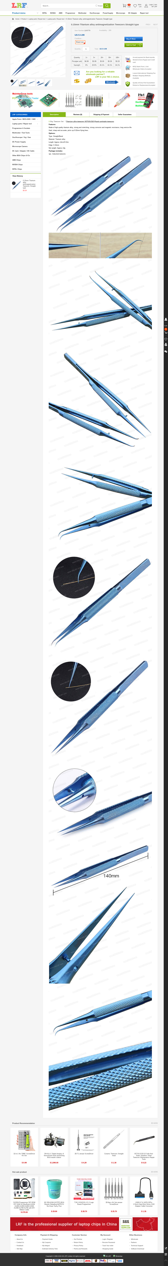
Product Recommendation (23, 1123)
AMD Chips (16, 160)
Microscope (120, 13)
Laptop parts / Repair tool (37, 19)
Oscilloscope (95, 13)
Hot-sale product (19, 1172)
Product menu (18, 13)
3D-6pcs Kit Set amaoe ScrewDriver (114, 1203)
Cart (129, 7)
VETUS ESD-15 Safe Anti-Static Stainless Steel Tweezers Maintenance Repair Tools (143, 1156)
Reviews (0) (77, 114)
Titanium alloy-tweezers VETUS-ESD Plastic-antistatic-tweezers (90, 121)
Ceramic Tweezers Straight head (113, 1154)
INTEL (44, 13)
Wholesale (110, 82)
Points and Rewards (80, 1249)
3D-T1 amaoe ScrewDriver (84, 1154)
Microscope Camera (19, 146)
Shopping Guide (107, 1249)
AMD (60, 13)
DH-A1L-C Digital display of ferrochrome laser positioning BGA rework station (54, 1155)
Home (17, 19)
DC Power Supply (19, 142)
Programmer (70, 13)
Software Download (137, 1249)
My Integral (46, 1245)
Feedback (20, 1245)
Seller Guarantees (124, 114)
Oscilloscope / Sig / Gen (21, 137)
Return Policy (78, 1242)
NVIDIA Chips (17, 164)
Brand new (80, 42)
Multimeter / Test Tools (21, 133)
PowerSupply (108, 13)
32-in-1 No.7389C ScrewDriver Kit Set (24, 1154)
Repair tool (144, 13)
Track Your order (107, 1245)
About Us (20, 1239)
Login (151, 5)
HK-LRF (108, 1256)
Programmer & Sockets (21, 128)
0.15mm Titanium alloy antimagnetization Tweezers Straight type (29, 184)
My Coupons (46, 1242)
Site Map (20, 1249)
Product (24, 19)
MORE (155, 1123)
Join (155, 5)
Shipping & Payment (101, 114)
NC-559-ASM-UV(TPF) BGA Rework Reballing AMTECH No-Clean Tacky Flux (54, 1204)
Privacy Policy (78, 1245)
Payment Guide (47, 1239)
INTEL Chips (17, 169)
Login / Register (107, 1239)
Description (54, 114)
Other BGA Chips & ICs (21, 155)
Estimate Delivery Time (50, 1249)
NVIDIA (53, 13)
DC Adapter (132, 13)
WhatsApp (118, 1256)
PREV (148, 25)
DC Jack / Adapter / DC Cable (23, 151)
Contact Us (20, 1242)
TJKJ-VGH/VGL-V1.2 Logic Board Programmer (84, 1203)
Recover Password (108, 1242)
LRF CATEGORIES (19, 115)
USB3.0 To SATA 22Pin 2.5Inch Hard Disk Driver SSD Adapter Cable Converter (143, 1204)
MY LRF (154, 6)
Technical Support (137, 1245)
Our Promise (78, 1239)
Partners (134, 1242)
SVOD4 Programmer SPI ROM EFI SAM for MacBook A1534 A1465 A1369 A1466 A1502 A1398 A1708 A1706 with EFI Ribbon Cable (24, 1206)
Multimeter (82, 13)
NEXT (155, 25)
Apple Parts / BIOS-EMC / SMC (24, 119)
